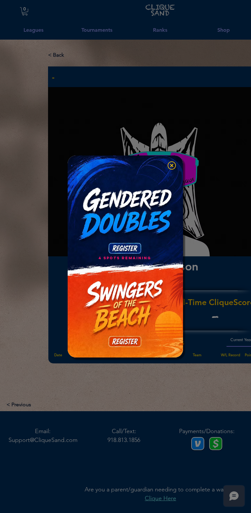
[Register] (125, 248)
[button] (172, 165)
